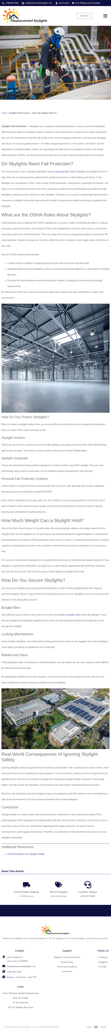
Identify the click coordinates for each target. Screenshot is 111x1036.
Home (4, 113)
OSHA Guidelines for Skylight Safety (26, 854)
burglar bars (74, 614)
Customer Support (87, 892)
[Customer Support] (87, 884)
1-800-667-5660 (87, 896)
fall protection (62, 171)
